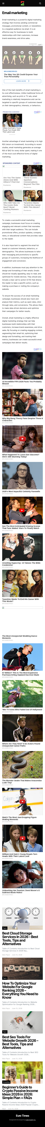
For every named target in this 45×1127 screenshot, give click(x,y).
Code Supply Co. (30, 1120)
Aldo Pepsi (6, 955)
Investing (6, 1082)
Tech (5, 928)
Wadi (4, 1109)
